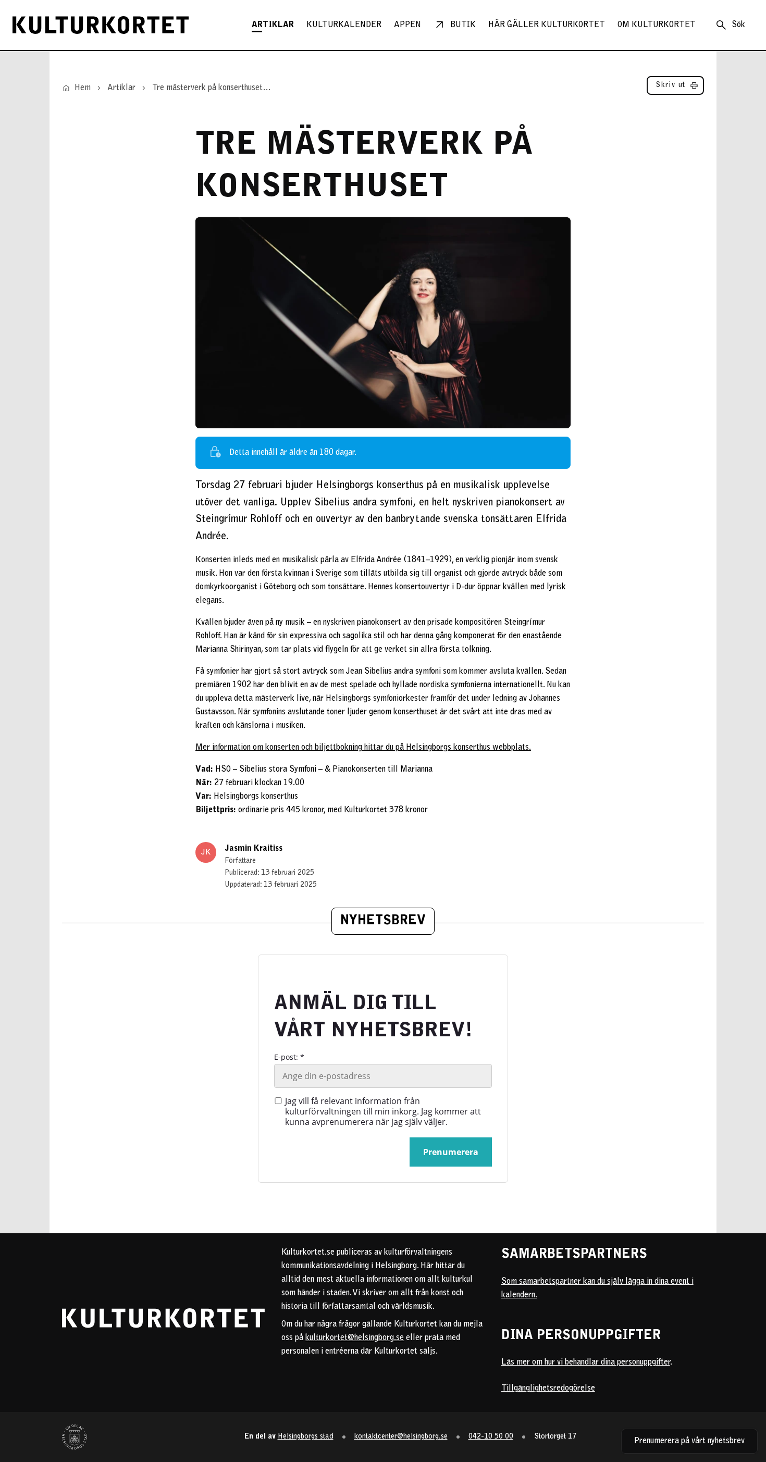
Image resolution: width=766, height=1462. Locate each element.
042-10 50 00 (490, 1437)
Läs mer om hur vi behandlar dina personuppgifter (585, 1362)
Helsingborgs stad (305, 1437)
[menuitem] (273, 25)
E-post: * (289, 1057)
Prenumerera (450, 1152)
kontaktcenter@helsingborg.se (401, 1437)
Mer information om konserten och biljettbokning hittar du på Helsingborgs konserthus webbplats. (363, 748)
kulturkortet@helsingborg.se (354, 1338)
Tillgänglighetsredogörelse (548, 1388)
